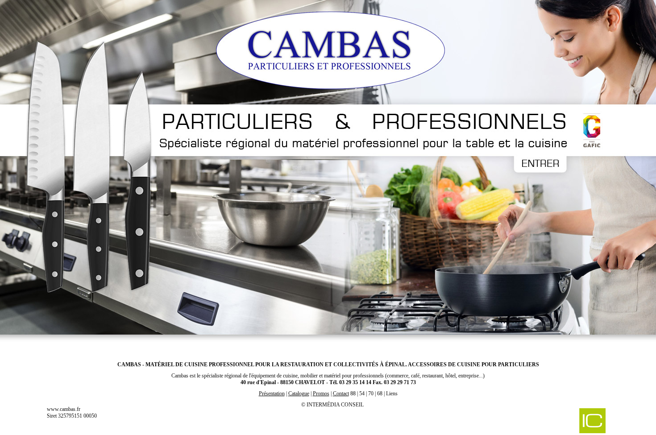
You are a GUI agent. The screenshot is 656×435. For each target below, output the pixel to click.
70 (371, 393)
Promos (321, 393)
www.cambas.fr (63, 409)
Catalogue (298, 393)
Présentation (272, 393)
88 (353, 393)
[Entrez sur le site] (328, 176)
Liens (392, 393)
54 (362, 393)
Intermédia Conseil (335, 405)
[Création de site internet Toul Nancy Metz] (545, 421)
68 (379, 393)
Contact (341, 393)
